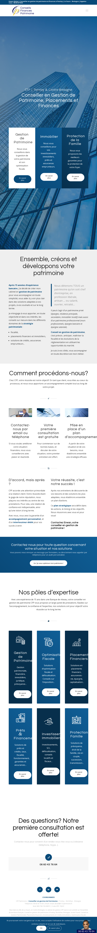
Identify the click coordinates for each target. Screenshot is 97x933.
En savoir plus (54, 928)
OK (41, 928)
